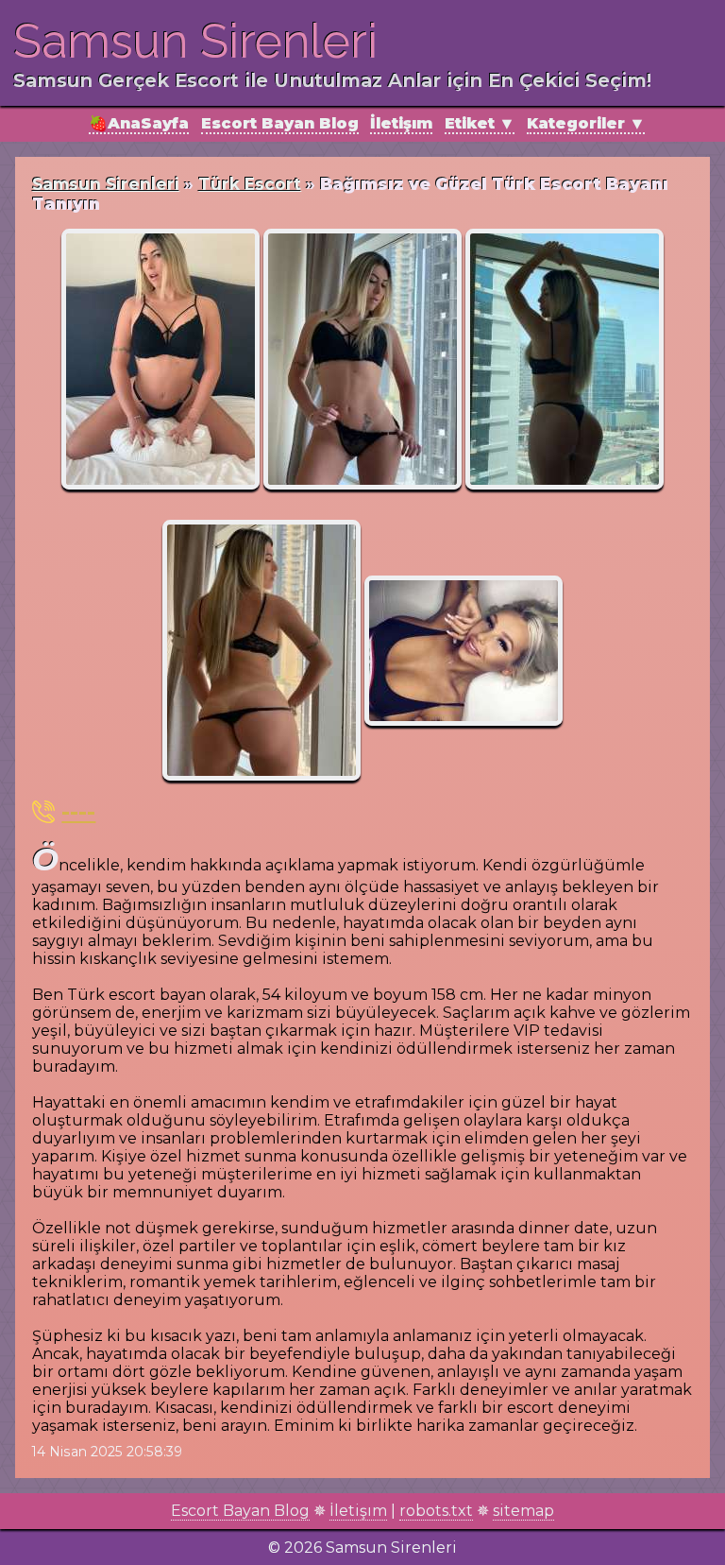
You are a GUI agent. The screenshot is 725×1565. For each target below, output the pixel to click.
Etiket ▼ (479, 123)
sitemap (523, 1511)
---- (78, 811)
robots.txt (436, 1511)
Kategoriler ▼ (586, 123)
